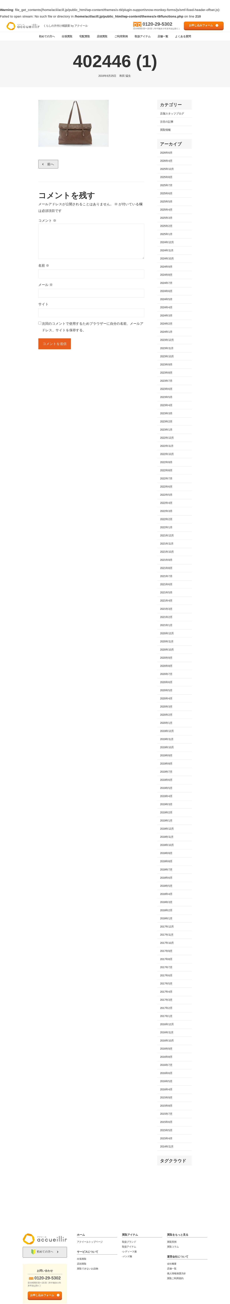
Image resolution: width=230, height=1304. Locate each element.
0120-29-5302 (157, 24)
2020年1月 (166, 722)
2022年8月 (166, 470)
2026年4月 (166, 160)
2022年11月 (167, 445)
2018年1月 (166, 918)
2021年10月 (167, 551)
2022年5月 (166, 494)
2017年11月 (167, 934)
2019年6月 (166, 779)
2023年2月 (166, 421)
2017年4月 (166, 991)
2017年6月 (166, 975)
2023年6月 (166, 388)
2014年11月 (167, 1146)
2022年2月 (166, 519)
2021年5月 (166, 592)
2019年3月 (166, 804)
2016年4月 (166, 1089)
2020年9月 (166, 657)
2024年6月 (166, 291)
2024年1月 (166, 331)
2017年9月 (166, 951)
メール (45, 285)
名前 (43, 265)
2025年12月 (167, 169)
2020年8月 (166, 665)
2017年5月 (166, 983)
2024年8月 (166, 274)
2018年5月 (166, 885)
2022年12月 (167, 437)
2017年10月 (167, 942)
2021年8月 (166, 568)
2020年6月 (166, 682)
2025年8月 (166, 177)
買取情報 (165, 129)
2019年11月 (167, 739)
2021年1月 (166, 625)
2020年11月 (167, 641)
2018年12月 (167, 828)
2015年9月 (166, 1097)
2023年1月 (166, 429)
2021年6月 (166, 584)
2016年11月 (167, 1032)
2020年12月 (167, 633)
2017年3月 (166, 999)
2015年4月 (166, 1138)
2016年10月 (167, 1040)
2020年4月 (166, 698)
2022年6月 (166, 486)
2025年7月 (166, 185)
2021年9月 (166, 559)
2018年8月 (166, 861)
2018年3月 (166, 902)
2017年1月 (166, 1016)
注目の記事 (166, 121)
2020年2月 (166, 714)
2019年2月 (166, 812)
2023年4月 (166, 405)
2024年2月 (166, 323)
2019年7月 (166, 771)
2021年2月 (166, 617)
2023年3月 (166, 413)
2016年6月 (166, 1073)
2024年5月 (166, 299)
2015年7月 (166, 1113)
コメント (47, 220)
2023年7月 (166, 380)
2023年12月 (167, 339)
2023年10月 (167, 356)
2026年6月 (166, 152)
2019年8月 (166, 763)
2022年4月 (166, 502)
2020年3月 (166, 706)
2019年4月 (166, 796)
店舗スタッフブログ (172, 113)
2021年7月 (166, 576)
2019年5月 (166, 788)
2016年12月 (167, 1024)
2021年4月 (166, 600)
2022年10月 (167, 454)
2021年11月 (167, 543)
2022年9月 (166, 462)
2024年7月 (166, 282)
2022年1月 (166, 527)
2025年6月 (166, 193)
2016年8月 (166, 1056)
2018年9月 (166, 853)
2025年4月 (166, 209)
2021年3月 (166, 608)
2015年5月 (166, 1130)
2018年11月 (167, 836)
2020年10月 (167, 649)
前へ (50, 164)
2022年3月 (166, 511)
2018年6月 (166, 877)
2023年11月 (167, 348)
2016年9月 (166, 1048)
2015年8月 (166, 1105)
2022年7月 (166, 478)
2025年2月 (166, 226)
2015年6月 (166, 1122)
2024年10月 (167, 258)
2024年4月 (166, 307)
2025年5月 (166, 201)
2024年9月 (166, 266)
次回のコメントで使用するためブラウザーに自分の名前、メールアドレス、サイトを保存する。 (92, 327)
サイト (43, 304)
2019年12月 (167, 731)
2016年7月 (166, 1065)
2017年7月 (166, 967)
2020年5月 (166, 690)
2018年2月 (166, 910)
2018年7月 (166, 869)
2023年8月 (166, 372)
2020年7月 (166, 674)
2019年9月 (166, 755)
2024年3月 (166, 315)
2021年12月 (167, 535)
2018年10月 (167, 845)
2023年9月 (166, 364)
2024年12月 (167, 242)
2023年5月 (166, 397)
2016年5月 (166, 1081)
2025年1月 (166, 234)
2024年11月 (167, 250)
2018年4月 (166, 894)
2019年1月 (166, 820)
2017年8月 (166, 959)
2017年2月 (166, 1008)
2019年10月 (167, 747)
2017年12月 (167, 926)
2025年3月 (166, 217)
